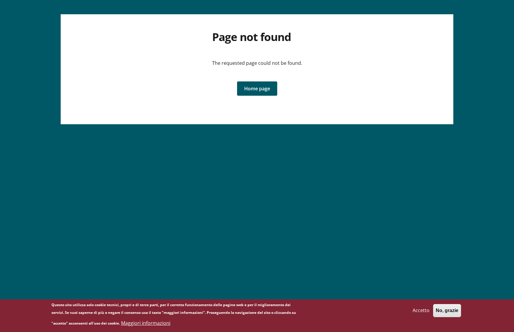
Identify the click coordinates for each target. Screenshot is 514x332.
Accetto (421, 310)
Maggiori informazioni (145, 323)
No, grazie (447, 310)
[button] (257, 88)
